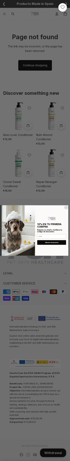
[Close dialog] (66, 207)
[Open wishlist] (62, 7)
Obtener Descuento (52, 242)
